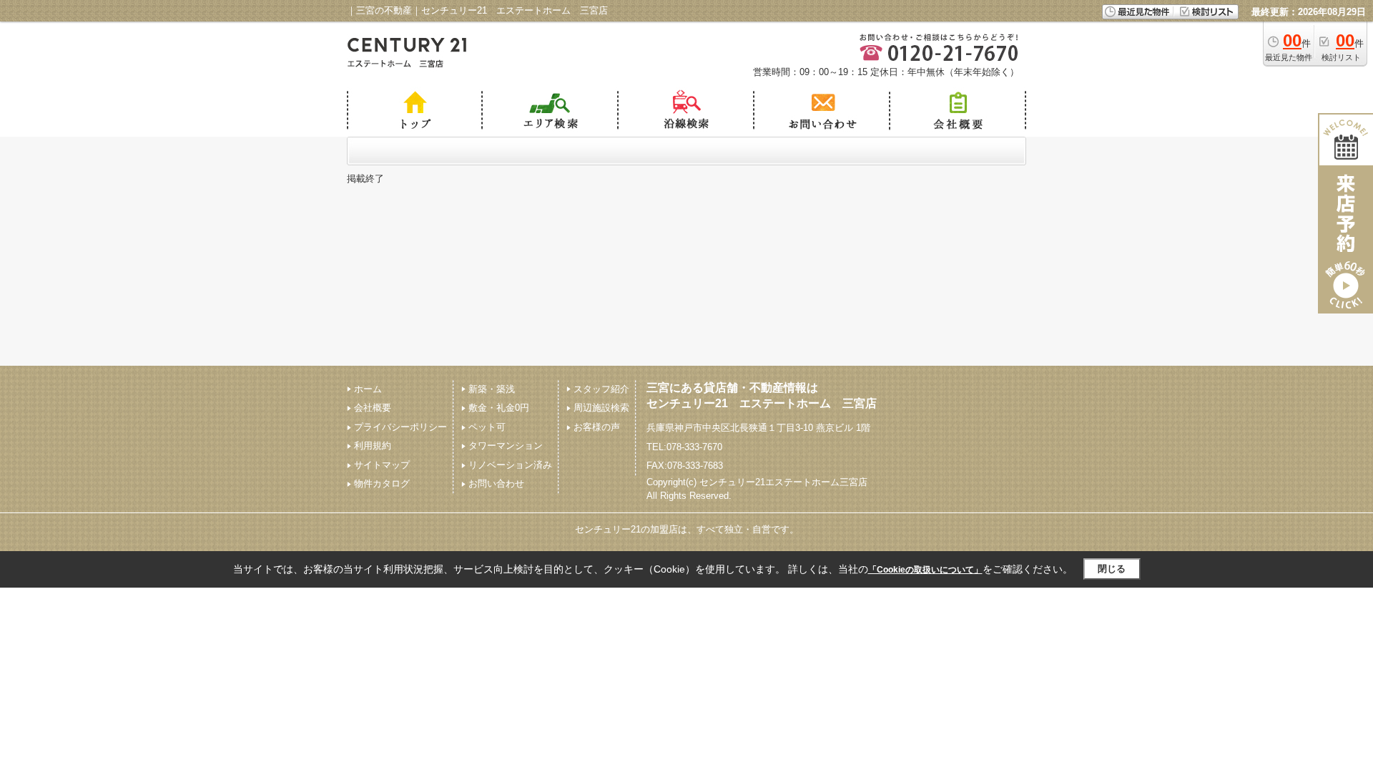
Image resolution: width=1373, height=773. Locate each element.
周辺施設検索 (601, 407)
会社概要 (372, 407)
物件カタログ (382, 483)
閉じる (1112, 568)
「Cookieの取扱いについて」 (925, 570)
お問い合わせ (496, 483)
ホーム (368, 389)
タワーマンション (505, 445)
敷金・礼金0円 (498, 407)
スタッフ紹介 (601, 389)
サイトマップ (382, 465)
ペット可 (487, 427)
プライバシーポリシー (400, 427)
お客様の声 (597, 427)
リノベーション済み (510, 465)
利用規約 (372, 445)
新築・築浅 (491, 389)
